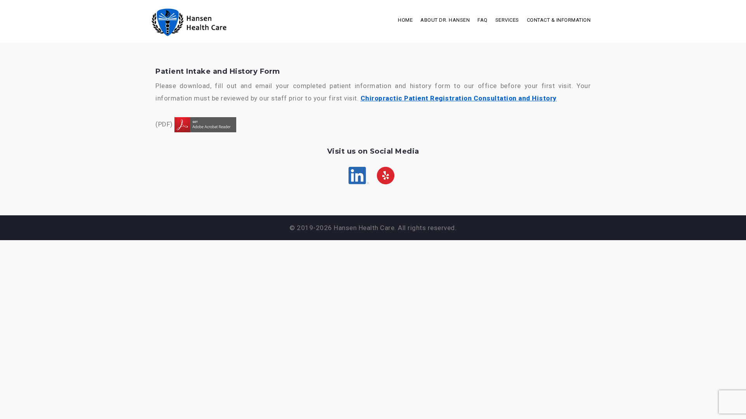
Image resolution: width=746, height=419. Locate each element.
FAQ (483, 20)
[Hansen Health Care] (221, 20)
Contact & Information (559, 20)
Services (507, 20)
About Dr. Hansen (445, 20)
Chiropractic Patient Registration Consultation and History (459, 98)
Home (405, 20)
